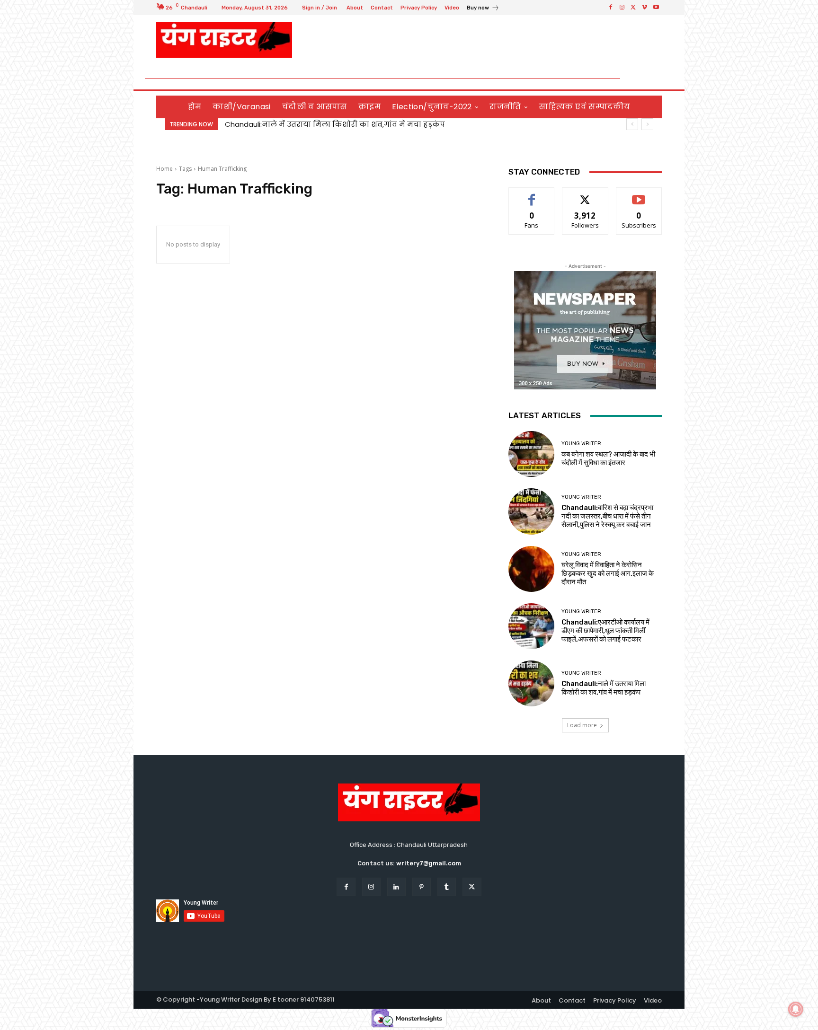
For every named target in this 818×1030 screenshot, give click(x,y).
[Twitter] (633, 7)
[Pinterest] (421, 887)
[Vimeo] (644, 7)
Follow (585, 194)
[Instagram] (622, 7)
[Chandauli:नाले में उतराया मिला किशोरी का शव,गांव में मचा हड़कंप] (531, 683)
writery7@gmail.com (428, 863)
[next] (647, 124)
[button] (651, 78)
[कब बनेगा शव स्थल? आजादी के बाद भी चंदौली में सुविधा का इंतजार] (531, 454)
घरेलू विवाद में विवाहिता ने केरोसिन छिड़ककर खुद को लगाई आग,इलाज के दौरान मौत (607, 573)
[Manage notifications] (795, 1009)
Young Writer (581, 443)
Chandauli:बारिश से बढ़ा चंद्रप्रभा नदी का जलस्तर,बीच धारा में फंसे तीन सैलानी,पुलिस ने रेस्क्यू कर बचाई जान (607, 516)
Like (531, 194)
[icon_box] (483, 9)
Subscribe (639, 194)
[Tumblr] (446, 887)
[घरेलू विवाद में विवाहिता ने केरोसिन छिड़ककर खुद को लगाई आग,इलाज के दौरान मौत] (531, 569)
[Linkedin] (396, 887)
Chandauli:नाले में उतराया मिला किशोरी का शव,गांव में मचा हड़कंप (335, 124)
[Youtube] (656, 7)
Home (164, 169)
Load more (582, 725)
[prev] (632, 124)
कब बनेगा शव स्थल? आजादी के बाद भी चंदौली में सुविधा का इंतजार (608, 458)
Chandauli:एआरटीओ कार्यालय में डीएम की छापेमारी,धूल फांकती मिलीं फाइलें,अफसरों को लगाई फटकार (605, 630)
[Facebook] (610, 7)
